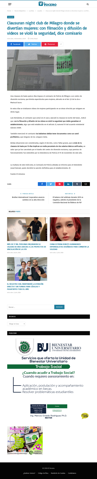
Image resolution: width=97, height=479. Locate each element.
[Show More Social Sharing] (61, 44)
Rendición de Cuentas (58, 473)
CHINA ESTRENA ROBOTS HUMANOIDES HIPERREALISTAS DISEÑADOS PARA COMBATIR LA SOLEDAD (69, 246)
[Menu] (9, 4)
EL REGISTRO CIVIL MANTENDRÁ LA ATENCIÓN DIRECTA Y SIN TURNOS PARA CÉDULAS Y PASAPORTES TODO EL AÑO (25, 286)
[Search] (87, 4)
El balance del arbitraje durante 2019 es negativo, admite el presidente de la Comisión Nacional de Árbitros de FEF (68, 200)
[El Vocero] (48, 4)
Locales (10, 17)
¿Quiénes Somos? (29, 473)
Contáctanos (72, 473)
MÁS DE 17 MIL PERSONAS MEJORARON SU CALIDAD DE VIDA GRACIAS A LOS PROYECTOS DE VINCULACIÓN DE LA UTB (26, 246)
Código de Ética (43, 473)
